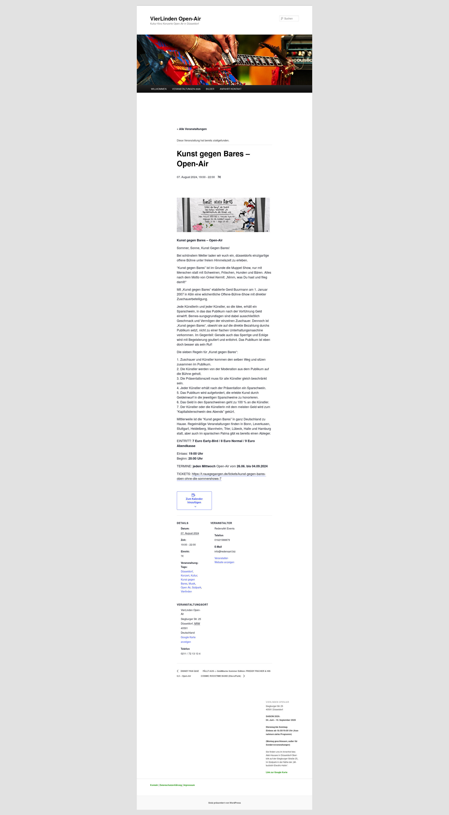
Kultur (194, 575)
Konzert (185, 575)
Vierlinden (186, 591)
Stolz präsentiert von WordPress (224, 802)
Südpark (196, 587)
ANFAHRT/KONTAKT (231, 89)
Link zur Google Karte (276, 772)
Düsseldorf (187, 571)
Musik (192, 583)
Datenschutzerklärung (171, 785)
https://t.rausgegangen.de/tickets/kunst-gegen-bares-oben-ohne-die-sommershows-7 (221, 476)
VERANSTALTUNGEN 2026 (186, 89)
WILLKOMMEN (158, 89)
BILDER (210, 89)
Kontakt (154, 785)
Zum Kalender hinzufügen (194, 500)
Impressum (189, 785)
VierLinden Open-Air (175, 18)
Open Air (185, 587)
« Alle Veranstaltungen (192, 129)
